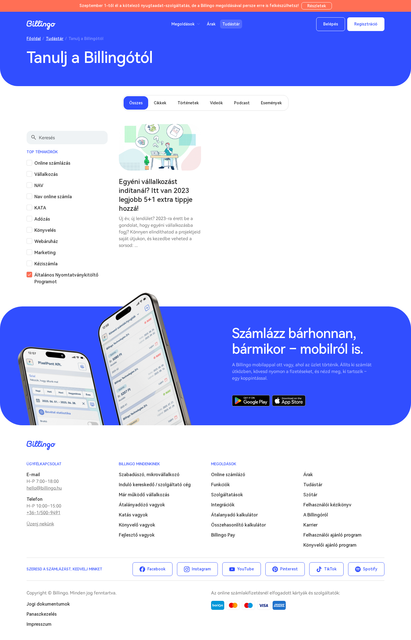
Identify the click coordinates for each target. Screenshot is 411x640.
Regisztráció (365, 24)
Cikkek (160, 103)
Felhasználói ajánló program (332, 535)
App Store (289, 400)
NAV (38, 185)
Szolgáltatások (227, 494)
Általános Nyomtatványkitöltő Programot (66, 278)
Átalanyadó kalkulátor (234, 515)
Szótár (310, 494)
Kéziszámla (46, 263)
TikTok (330, 569)
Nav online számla (53, 196)
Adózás (42, 219)
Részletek (316, 6)
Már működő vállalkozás (144, 494)
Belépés (330, 24)
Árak (211, 24)
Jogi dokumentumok (48, 604)
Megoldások (223, 464)
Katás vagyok (133, 515)
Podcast (242, 103)
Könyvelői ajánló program (329, 545)
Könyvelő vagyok (137, 525)
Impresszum (39, 624)
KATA (40, 208)
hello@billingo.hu (44, 488)
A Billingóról (315, 515)
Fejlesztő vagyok (137, 535)
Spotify (370, 569)
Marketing (45, 252)
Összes (136, 103)
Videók (216, 103)
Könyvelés (45, 230)
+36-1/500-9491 (43, 512)
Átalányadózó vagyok (142, 504)
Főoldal (34, 38)
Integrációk (223, 504)
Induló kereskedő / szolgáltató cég (155, 484)
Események (271, 103)
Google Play (251, 400)
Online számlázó (228, 474)
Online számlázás (52, 163)
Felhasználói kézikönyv (327, 504)
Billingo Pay (223, 535)
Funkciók (220, 484)
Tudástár (231, 24)
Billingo (41, 25)
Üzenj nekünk (40, 523)
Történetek (188, 103)
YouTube (245, 569)
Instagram (201, 569)
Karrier (310, 525)
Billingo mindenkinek (139, 464)
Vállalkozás (46, 174)
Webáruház (46, 241)
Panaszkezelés (42, 614)
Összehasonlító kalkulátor (238, 525)
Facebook (156, 569)
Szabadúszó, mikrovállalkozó (149, 474)
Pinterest (289, 569)
